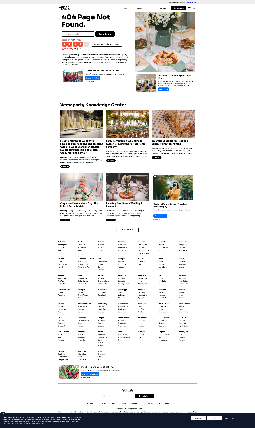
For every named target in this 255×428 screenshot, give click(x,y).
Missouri (141, 290)
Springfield (62, 298)
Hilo (139, 267)
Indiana (61, 275)
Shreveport (142, 284)
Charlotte (162, 306)
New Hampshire (84, 304)
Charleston (183, 320)
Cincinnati (61, 326)
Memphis (81, 337)
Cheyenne (101, 354)
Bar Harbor (162, 281)
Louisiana (142, 275)
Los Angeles (142, 245)
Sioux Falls (62, 334)
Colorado (162, 242)
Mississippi (122, 290)
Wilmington (62, 264)
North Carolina (164, 304)
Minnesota (102, 290)
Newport (161, 323)
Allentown (122, 326)
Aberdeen (61, 340)
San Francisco (143, 250)
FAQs (114, 403)
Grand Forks (183, 312)
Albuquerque (123, 306)
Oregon (101, 318)
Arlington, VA (83, 264)
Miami (100, 264)
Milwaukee (82, 354)
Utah (120, 332)
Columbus (122, 264)
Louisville (121, 278)
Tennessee (82, 332)
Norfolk (161, 337)
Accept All (198, 418)
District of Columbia (86, 259)
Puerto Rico (143, 318)
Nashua (81, 309)
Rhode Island (163, 318)
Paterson (101, 312)
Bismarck (182, 306)
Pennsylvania (123, 318)
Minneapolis (102, 292)
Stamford (182, 247)
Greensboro (162, 312)
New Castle (62, 267)
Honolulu (141, 261)
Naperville (182, 264)
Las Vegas (61, 306)
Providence (162, 320)
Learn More (163, 89)
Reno (60, 312)
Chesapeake (163, 340)
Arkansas (122, 242)
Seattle (181, 334)
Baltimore (182, 278)
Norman (81, 326)
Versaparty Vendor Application (107, 44)
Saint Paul (102, 295)
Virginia (161, 332)
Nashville (81, 334)
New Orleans (143, 278)
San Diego (142, 247)
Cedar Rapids (83, 281)
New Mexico (123, 304)
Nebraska (182, 290)
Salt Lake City (123, 334)
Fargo (181, 309)
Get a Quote (178, 8)
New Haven (183, 250)
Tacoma (182, 340)
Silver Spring (183, 281)
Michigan (81, 290)
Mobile (60, 250)
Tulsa (80, 323)
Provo (120, 340)
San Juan (141, 320)
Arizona (101, 242)
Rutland (141, 340)
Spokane (182, 337)
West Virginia (63, 351)
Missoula (161, 295)
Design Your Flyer (92, 78)
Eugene (101, 326)
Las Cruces (122, 309)
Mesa (100, 250)
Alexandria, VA (83, 267)
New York (142, 304)
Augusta (121, 267)
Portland (161, 278)
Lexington (122, 281)
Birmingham (62, 245)
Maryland (182, 275)
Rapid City (61, 337)
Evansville (61, 284)
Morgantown (63, 360)
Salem (100, 323)
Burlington (142, 334)
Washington (183, 332)
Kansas (101, 275)
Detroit (80, 292)
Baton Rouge (143, 281)
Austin (100, 343)
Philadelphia (122, 320)
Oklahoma (82, 318)
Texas (100, 332)
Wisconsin (82, 351)
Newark (101, 306)
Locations (126, 8)
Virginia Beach (163, 334)
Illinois (181, 259)
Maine (160, 275)
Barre (140, 337)
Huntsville (61, 247)
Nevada (61, 304)
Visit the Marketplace (90, 374)
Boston (60, 292)
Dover (60, 261)
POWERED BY (89, 81)
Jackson (121, 292)
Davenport (82, 284)
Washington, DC (84, 261)
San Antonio (102, 337)
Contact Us (163, 8)
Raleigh (161, 309)
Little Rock (122, 245)
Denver (161, 245)
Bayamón (142, 323)
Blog (151, 8)
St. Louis (141, 292)
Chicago (182, 261)
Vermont (141, 332)
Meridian (161, 264)
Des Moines (82, 278)
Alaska (80, 242)
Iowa (80, 275)
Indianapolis (62, 278)
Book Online (105, 34)
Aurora (161, 250)
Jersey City (102, 309)
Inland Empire (143, 253)
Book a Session (160, 216)
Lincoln (181, 295)
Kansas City (102, 284)
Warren (80, 298)
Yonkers (141, 312)
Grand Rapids (83, 295)
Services (139, 8)
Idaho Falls (162, 267)
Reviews (135, 403)
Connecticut (183, 242)
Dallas (100, 340)
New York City (143, 306)
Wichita (101, 278)
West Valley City (124, 337)
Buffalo (141, 309)
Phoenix (101, 247)
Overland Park (103, 281)
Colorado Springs (164, 247)
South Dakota (63, 332)
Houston (101, 334)
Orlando (101, 270)
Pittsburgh (122, 323)
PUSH (252, 426)
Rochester (102, 298)
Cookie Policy (39, 423)
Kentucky (122, 275)
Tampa (100, 267)
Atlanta (121, 261)
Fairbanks (81, 245)
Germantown (184, 284)
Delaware (61, 259)
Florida (100, 259)
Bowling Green (123, 284)
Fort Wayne (62, 281)
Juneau (80, 250)
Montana (162, 290)
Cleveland (61, 323)
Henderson (62, 309)
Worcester (62, 295)
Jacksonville (102, 261)
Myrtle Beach (184, 326)
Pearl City (141, 264)
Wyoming (102, 351)
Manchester (82, 306)
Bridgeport (183, 245)
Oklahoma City (83, 320)
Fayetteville (122, 247)
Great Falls (162, 298)
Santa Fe (121, 312)
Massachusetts (64, 290)
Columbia (182, 323)
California (142, 242)
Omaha (181, 292)
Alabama (61, 242)
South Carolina (184, 318)
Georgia (121, 259)
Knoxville (81, 340)
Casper (100, 357)
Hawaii (141, 259)
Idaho (160, 259)
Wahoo (181, 298)
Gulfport (121, 295)
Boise (160, 261)
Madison (81, 357)
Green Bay (82, 360)
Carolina (141, 326)
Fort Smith (122, 250)
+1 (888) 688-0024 (191, 2)
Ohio (60, 318)
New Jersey (102, 304)
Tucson (101, 245)
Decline (214, 418)
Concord (81, 312)
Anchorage (82, 247)
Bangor (161, 284)
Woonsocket (163, 326)
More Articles (127, 230)
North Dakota (184, 304)
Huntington (62, 357)
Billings (161, 292)
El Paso (100, 346)
